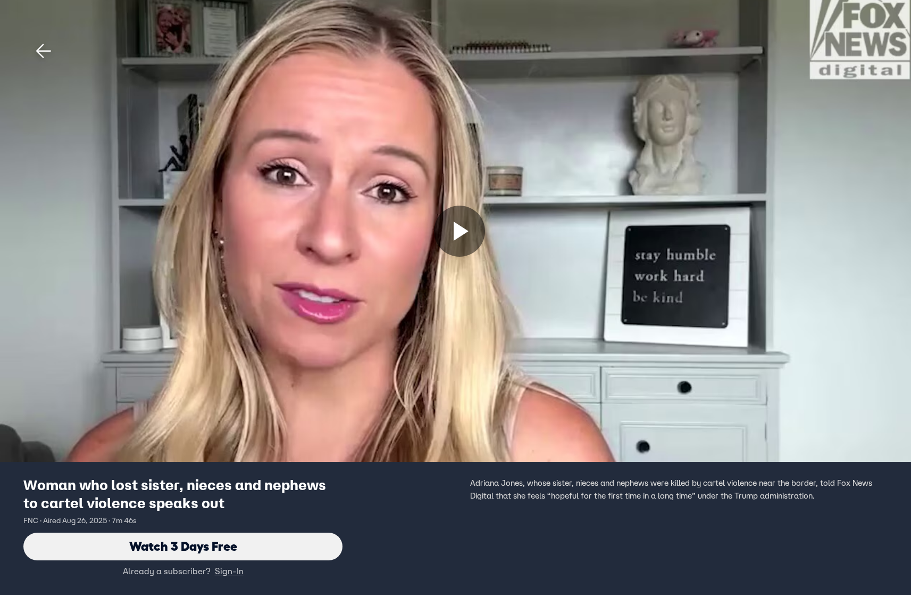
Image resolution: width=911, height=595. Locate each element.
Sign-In (229, 571)
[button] (43, 51)
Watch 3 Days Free (183, 546)
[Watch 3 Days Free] (459, 231)
